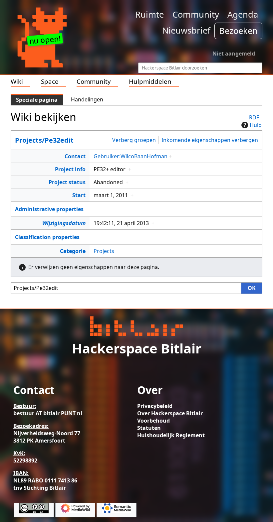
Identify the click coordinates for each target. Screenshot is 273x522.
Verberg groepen (134, 140)
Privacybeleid (154, 406)
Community (195, 14)
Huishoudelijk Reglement (171, 435)
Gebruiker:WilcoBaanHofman (130, 156)
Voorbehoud (153, 420)
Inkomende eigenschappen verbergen (209, 140)
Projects (104, 251)
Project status (67, 182)
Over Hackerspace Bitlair (170, 413)
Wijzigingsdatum (64, 223)
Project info (70, 169)
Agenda (242, 14)
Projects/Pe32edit (44, 140)
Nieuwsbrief (186, 30)
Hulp (256, 125)
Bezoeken (238, 31)
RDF (254, 117)
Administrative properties (49, 209)
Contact (75, 156)
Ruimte (149, 14)
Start (79, 195)
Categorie (73, 251)
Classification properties (47, 237)
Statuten (149, 428)
